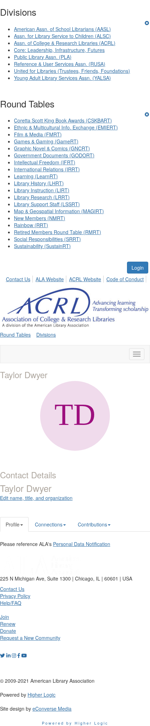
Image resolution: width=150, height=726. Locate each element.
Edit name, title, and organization (36, 497)
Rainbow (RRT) (31, 225)
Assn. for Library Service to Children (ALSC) (62, 35)
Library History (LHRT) (39, 183)
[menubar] (76, 278)
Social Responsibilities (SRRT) (47, 238)
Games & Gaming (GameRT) (46, 141)
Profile (13, 524)
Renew (7, 623)
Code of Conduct (125, 279)
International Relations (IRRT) (47, 169)
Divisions (46, 334)
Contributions (92, 524)
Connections (48, 524)
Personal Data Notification (81, 543)
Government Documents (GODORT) (54, 155)
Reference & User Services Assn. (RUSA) (59, 63)
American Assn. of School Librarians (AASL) (62, 28)
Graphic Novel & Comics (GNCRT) (52, 148)
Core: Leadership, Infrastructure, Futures (59, 49)
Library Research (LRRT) (42, 197)
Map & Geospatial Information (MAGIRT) (59, 211)
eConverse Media (52, 708)
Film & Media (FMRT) (38, 134)
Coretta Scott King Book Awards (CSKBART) (63, 120)
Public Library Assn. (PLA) (43, 56)
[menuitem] (20, 278)
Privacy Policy (15, 595)
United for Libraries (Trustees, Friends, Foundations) (72, 70)
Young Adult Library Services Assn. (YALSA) (62, 77)
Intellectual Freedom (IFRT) (44, 162)
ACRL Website (85, 279)
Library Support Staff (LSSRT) (47, 204)
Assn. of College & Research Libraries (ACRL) (64, 42)
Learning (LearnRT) (36, 176)
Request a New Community (30, 637)
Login (138, 267)
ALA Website (50, 279)
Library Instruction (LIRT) (41, 190)
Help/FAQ (10, 602)
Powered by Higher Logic (75, 723)
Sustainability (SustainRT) (42, 245)
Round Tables (15, 334)
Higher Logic (41, 694)
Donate (8, 630)
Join (4, 616)
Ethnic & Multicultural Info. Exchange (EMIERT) (66, 127)
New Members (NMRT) (39, 218)
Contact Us (18, 279)
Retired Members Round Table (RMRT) (57, 232)
